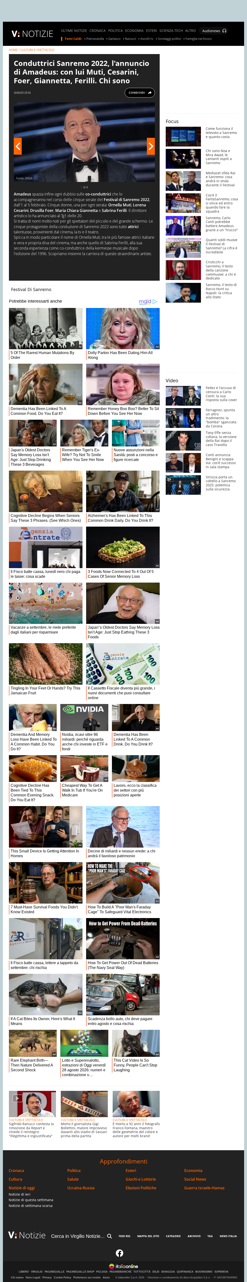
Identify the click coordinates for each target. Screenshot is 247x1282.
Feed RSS (124, 1236)
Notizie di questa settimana (31, 1200)
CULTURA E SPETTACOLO (37, 50)
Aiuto (106, 1277)
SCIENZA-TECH (171, 30)
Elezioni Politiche (141, 1188)
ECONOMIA (134, 30)
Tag (210, 1236)
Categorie (173, 1236)
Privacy (47, 1277)
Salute (73, 1179)
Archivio (194, 1236)
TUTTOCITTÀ (142, 1271)
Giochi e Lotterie (141, 1179)
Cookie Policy (62, 1277)
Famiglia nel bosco (198, 39)
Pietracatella (95, 39)
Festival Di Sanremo (31, 289)
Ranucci (130, 39)
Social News (195, 1179)
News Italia (228, 1236)
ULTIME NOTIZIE (74, 30)
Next (151, 146)
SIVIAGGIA (168, 1271)
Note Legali (33, 1277)
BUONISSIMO (204, 1271)
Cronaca (16, 1170)
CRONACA (97, 30)
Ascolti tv (146, 39)
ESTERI (151, 30)
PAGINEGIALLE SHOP (80, 1271)
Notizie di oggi (22, 1188)
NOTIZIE (37, 34)
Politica (74, 1170)
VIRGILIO (37, 1271)
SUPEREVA (221, 1271)
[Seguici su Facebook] (120, 1255)
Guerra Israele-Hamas (204, 1188)
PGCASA (102, 1271)
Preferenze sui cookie (87, 1277)
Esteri (131, 1170)
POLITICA (115, 30)
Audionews (211, 30)
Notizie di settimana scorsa (31, 1205)
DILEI (155, 1271)
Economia (193, 1170)
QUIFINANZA (185, 1271)
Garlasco (114, 39)
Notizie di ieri (19, 1194)
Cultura (15, 1179)
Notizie (32, 1235)
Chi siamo (17, 1277)
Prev (18, 146)
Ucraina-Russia (81, 1188)
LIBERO (24, 1271)
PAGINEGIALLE (54, 1271)
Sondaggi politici (169, 39)
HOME (13, 50)
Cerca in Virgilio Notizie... (78, 1236)
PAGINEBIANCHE (120, 1271)
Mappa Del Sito (148, 1236)
